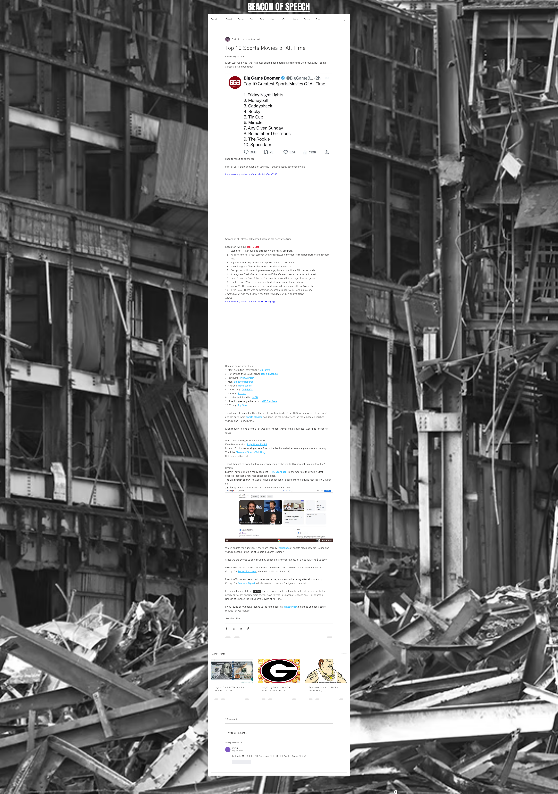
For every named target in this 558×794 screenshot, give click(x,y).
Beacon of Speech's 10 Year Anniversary (324, 689)
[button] (343, 19)
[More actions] (331, 39)
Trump (241, 19)
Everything (215, 19)
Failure (307, 19)
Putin (252, 19)
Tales (318, 19)
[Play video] (279, 203)
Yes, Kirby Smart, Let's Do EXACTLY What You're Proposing (276, 689)
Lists (238, 618)
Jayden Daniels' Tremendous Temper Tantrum (230, 689)
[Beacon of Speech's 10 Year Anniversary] (326, 671)
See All (344, 653)
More (328, 19)
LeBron (284, 19)
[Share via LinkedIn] (240, 628)
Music (272, 19)
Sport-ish (230, 618)
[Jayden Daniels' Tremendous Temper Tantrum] (232, 671)
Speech (229, 19)
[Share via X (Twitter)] (233, 628)
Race (262, 19)
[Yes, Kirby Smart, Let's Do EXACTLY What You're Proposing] (279, 671)
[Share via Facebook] (226, 628)
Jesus (295, 19)
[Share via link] (248, 628)
